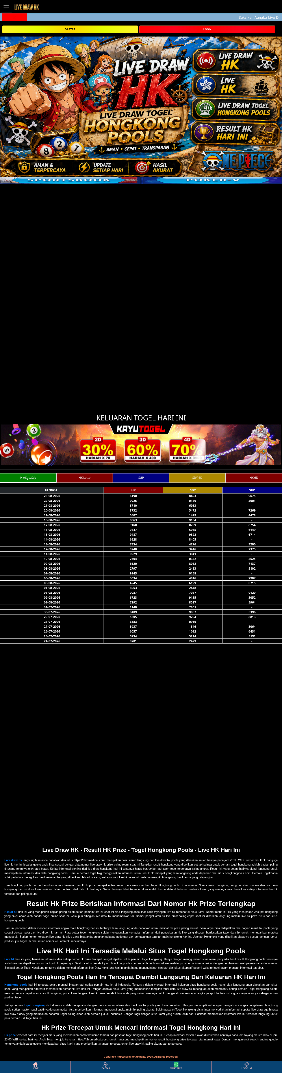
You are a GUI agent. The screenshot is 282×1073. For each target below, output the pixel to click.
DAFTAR (70, 29)
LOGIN (207, 29)
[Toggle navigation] (6, 7)
